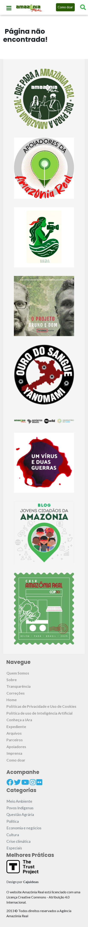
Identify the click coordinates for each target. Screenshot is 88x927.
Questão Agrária (20, 814)
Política (12, 821)
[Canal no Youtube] (25, 782)
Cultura (12, 835)
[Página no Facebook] (9, 782)
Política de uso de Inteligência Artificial (39, 713)
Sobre (11, 679)
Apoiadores (16, 746)
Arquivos (14, 733)
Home (11, 700)
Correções (15, 693)
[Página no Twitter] (17, 782)
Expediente (16, 726)
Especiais (14, 848)
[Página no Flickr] (39, 782)
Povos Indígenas (20, 808)
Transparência (18, 686)
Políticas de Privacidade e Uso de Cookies (41, 706)
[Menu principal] (9, 8)
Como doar (65, 7)
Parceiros (14, 740)
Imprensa (14, 753)
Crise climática (18, 841)
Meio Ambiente (19, 801)
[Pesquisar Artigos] (83, 7)
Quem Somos (17, 673)
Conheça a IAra (19, 720)
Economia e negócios (23, 828)
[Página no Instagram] (33, 782)
